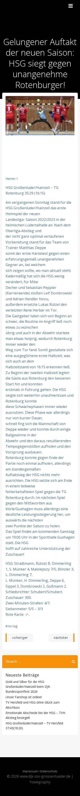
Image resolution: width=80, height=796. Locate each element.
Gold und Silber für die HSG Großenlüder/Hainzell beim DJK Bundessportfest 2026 (28, 687)
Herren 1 (12, 178)
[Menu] (70, 6)
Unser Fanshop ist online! (24, 697)
